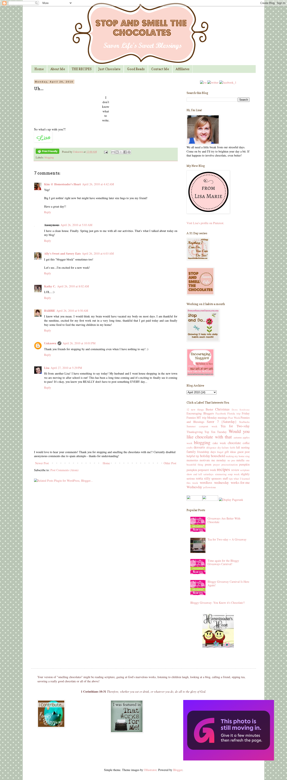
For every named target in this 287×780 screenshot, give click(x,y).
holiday (205, 455)
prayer (216, 464)
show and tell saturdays (200, 474)
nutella (240, 460)
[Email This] (113, 152)
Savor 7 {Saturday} (221, 421)
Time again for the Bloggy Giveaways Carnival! (223, 562)
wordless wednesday (214, 482)
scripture (245, 470)
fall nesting (243, 447)
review (235, 470)
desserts (199, 447)
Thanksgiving (195, 432)
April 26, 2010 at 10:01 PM (79, 343)
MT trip (201, 418)
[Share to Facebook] (125, 152)
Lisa (46, 368)
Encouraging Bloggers (200, 413)
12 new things (195, 409)
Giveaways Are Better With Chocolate (224, 520)
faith (232, 447)
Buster (209, 409)
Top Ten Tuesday (215, 432)
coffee (246, 443)
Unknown (78, 152)
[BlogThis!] (117, 152)
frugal (220, 452)
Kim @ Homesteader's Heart (62, 184)
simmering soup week (227, 474)
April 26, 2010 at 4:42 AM (98, 184)
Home (39, 69)
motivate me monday (213, 460)
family (191, 451)
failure (225, 447)
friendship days (206, 452)
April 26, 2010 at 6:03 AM (98, 253)
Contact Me (160, 69)
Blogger (177, 770)
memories (192, 460)
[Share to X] (121, 152)
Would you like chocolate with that (218, 434)
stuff (225, 478)
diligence (211, 447)
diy (219, 447)
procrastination (229, 464)
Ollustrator (150, 770)
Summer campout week (202, 426)
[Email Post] (105, 152)
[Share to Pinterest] (129, 152)
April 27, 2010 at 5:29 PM (66, 368)
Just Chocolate (109, 69)
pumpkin (244, 464)
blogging (49, 157)
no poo (231, 460)
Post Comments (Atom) (64, 470)
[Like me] (227, 82)
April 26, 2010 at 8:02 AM (73, 286)
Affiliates (182, 69)
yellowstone (209, 487)
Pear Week (234, 418)
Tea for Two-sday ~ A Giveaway (227, 539)
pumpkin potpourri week (201, 470)
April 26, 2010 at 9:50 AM (72, 311)
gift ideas (230, 452)
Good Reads (136, 69)
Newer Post (42, 463)
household (218, 455)
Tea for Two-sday (235, 426)
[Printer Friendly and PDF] (47, 152)
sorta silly (203, 478)
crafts (190, 447)
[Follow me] (213, 82)
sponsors (216, 478)
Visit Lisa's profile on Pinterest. (205, 223)
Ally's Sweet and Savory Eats (62, 253)
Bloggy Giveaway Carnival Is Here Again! (228, 583)
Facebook (221, 413)
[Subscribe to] (203, 82)
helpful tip (193, 456)
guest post (243, 452)
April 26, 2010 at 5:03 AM (76, 225)
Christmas (222, 409)
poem (208, 464)
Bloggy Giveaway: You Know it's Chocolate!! (217, 603)
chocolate (234, 442)
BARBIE (49, 310)
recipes (223, 469)
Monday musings (217, 418)
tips (231, 478)
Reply (47, 212)
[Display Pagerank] (230, 500)
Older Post (170, 463)
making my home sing (238, 456)
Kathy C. (50, 286)
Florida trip (233, 413)
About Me (57, 69)
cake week (219, 443)
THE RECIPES (82, 69)
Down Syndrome (241, 409)
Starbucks (244, 422)
